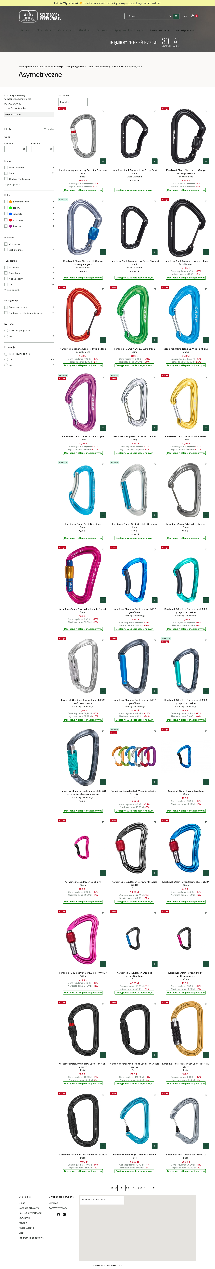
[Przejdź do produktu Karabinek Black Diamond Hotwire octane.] (83, 315)
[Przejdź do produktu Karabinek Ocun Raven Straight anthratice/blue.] (134, 938)
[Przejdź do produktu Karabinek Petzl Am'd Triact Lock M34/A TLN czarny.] (134, 1029)
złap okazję (135, 3)
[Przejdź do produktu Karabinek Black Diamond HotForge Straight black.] (134, 227)
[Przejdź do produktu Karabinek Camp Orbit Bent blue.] (83, 490)
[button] (176, 16)
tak (11, 359)
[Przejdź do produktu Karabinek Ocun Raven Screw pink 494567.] (83, 938)
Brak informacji (16, 249)
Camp (12, 173)
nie (11, 336)
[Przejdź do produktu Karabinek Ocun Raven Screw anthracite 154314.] (134, 848)
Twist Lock (14, 273)
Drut (11, 284)
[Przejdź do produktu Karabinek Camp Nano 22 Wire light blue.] (186, 315)
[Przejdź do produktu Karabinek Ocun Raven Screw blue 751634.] (186, 848)
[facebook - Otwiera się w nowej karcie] (58, 1214)
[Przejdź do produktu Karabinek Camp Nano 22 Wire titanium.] (134, 402)
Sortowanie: (64, 95)
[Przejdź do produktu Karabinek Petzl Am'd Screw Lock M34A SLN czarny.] (83, 1029)
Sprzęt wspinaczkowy (98, 66)
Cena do (35, 143)
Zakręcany (14, 267)
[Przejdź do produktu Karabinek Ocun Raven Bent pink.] (83, 848)
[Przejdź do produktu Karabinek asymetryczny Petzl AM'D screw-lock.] (83, 136)
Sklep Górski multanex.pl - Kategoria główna (60, 66)
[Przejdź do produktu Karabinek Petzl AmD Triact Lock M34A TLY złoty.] (186, 1029)
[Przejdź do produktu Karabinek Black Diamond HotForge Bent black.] (134, 136)
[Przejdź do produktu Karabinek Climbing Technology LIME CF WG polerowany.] (83, 666)
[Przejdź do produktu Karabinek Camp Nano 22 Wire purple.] (83, 402)
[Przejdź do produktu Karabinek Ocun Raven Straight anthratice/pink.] (186, 938)
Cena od (8, 143)
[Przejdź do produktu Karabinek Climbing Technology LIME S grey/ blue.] (134, 666)
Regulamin (24, 1217)
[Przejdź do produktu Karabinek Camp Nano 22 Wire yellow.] (186, 402)
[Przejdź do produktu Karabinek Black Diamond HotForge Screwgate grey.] (83, 227)
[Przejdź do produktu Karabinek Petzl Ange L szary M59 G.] (186, 1120)
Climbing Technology (19, 179)
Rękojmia (53, 1203)
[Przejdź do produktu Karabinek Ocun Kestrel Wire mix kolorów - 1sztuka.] (134, 757)
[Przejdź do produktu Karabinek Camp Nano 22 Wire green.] (134, 315)
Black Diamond (16, 167)
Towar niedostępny (19, 307)
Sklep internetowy (106, 1265)
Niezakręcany (16, 278)
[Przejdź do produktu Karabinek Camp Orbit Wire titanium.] (186, 490)
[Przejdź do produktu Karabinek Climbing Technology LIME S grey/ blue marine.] (186, 666)
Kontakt (23, 1222)
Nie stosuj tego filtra (20, 330)
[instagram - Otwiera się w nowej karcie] (64, 1214)
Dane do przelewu (29, 1208)
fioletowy (18, 226)
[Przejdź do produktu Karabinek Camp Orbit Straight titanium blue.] (134, 490)
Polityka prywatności (30, 1212)
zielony (16, 207)
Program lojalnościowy (31, 1237)
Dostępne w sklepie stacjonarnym (26, 313)
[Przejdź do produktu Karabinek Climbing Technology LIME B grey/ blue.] (134, 575)
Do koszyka (103, 161)
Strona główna (26, 66)
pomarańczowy (21, 201)
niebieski (17, 214)
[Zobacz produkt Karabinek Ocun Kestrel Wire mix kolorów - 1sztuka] (155, 782)
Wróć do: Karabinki (17, 108)
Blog (21, 1232)
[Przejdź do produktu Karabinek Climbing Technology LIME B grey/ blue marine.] (186, 575)
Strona (114, 1188)
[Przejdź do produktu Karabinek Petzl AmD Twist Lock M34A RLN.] (83, 1120)
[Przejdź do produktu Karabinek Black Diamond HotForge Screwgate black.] (186, 136)
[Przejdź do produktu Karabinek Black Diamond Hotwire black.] (186, 227)
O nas (22, 1203)
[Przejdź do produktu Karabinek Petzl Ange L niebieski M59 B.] (134, 1120)
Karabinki (119, 66)
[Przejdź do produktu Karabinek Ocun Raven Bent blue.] (186, 757)
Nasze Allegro (26, 1227)
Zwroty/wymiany (58, 1208)
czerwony (18, 220)
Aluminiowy (14, 244)
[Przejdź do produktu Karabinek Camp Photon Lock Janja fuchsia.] (83, 575)
